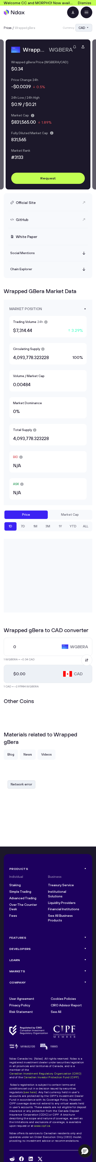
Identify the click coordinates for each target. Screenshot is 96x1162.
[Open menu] (86, 12)
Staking (15, 885)
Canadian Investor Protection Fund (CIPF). (52, 1077)
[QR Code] (73, 12)
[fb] (21, 1159)
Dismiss (84, 2)
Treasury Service (61, 885)
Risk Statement (21, 1012)
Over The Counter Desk (23, 907)
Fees (13, 916)
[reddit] (12, 1159)
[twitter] (40, 1159)
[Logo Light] (14, 12)
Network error (21, 784)
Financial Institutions (63, 909)
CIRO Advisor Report (66, 1005)
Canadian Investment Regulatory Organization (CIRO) (45, 1073)
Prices (8, 28)
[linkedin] (31, 1159)
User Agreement (21, 999)
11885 (54, 1046)
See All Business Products (60, 918)
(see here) (30, 1092)
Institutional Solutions (57, 893)
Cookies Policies (63, 999)
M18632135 (28, 1046)
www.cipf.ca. (42, 1125)
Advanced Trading (22, 898)
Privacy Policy (19, 1005)
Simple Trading (20, 891)
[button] (84, 1150)
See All (56, 1012)
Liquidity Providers (61, 903)
